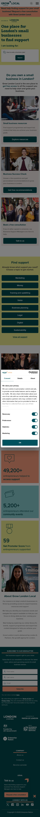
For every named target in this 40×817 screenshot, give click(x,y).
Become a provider (20, 765)
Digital (20, 322)
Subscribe (20, 689)
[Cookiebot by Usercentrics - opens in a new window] (29, 372)
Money (20, 285)
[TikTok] (32, 804)
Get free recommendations (20, 190)
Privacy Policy (6, 701)
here (17, 695)
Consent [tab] (7, 378)
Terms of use (20, 780)
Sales (20, 300)
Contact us (20, 760)
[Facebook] (12, 804)
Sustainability (20, 330)
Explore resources (20, 139)
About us (20, 755)
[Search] (31, 3)
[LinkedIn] (22, 804)
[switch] (35, 420)
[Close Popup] (34, 796)
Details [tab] (20, 378)
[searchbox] (21, 52)
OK (20, 442)
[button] (37, 3)
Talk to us (20, 241)
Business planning (20, 308)
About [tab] (33, 378)
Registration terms (20, 790)
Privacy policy (20, 785)
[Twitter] (7, 804)
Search (20, 58)
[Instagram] (17, 804)
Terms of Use (27, 699)
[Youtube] (27, 804)
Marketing (20, 278)
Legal (20, 315)
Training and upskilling (20, 293)
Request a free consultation (16, 795)
